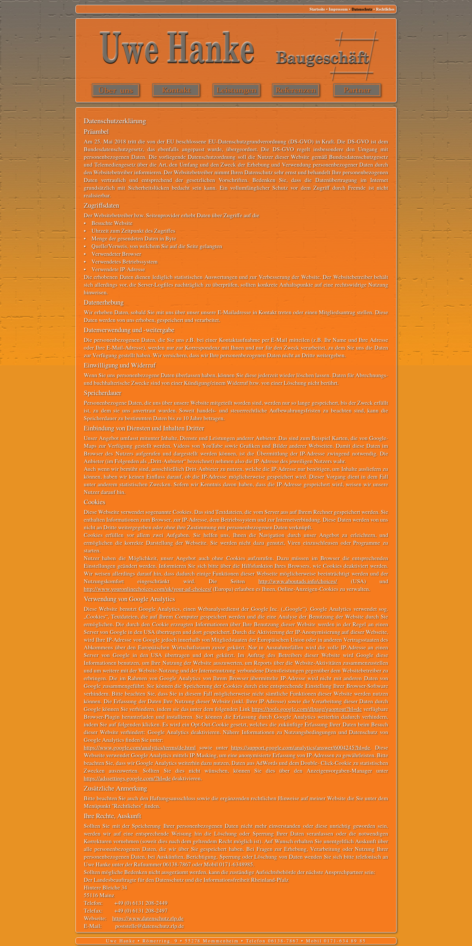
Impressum (338, 9)
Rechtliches (385, 9)
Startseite (317, 9)
